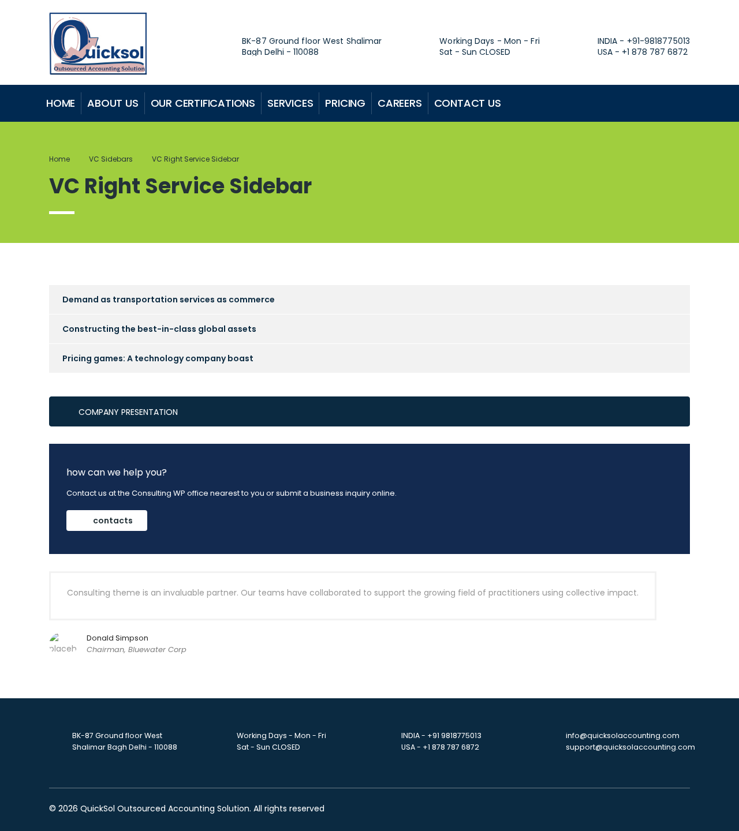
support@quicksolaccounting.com (630, 747)
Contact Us (467, 103)
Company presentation (128, 412)
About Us (112, 103)
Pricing (345, 103)
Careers (400, 103)
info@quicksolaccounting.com (623, 735)
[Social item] (615, 103)
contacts (113, 520)
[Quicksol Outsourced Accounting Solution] (98, 43)
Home (60, 103)
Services (290, 103)
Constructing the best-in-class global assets (159, 329)
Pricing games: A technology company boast (157, 358)
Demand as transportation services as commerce (168, 299)
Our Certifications (203, 103)
